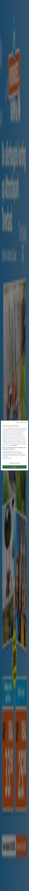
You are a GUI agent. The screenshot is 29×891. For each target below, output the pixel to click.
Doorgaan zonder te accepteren (21, 422)
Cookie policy (14, 445)
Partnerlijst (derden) (7, 458)
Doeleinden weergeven (14, 463)
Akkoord (14, 466)
